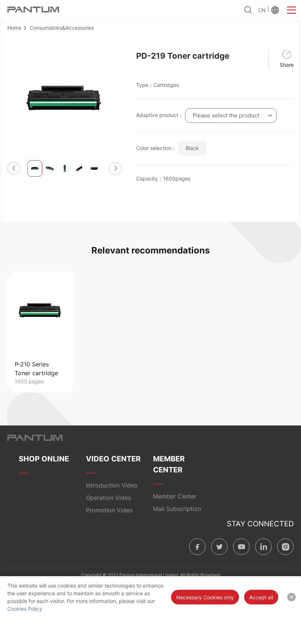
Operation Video (108, 497)
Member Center (174, 496)
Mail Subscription (177, 508)
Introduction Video (112, 485)
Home (14, 28)
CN (262, 10)
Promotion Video (109, 510)
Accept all (261, 597)
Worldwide (275, 10)
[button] (13, 168)
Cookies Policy (24, 609)
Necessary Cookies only (205, 597)
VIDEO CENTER (113, 458)
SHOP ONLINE (44, 458)
